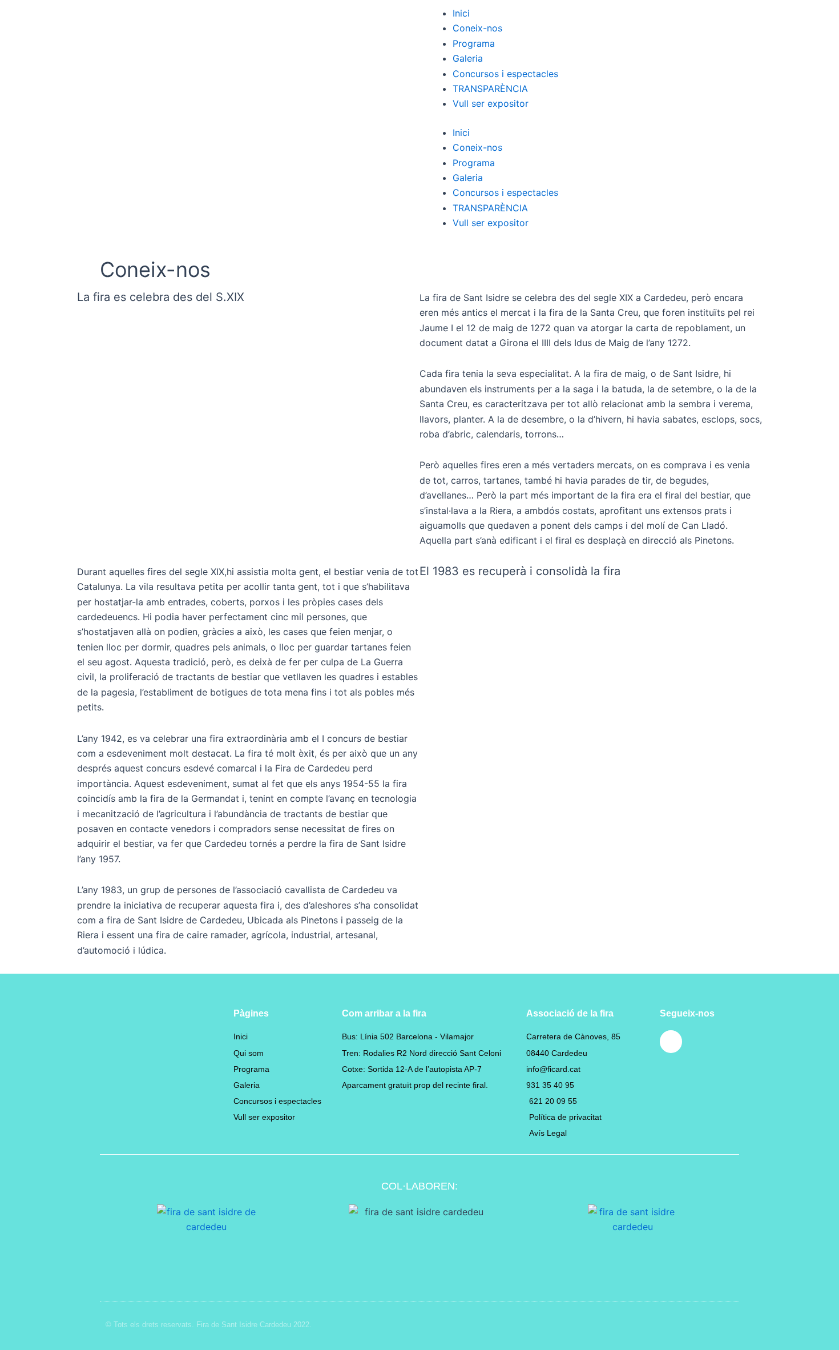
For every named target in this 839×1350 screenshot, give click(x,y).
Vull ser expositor (491, 103)
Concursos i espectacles (505, 73)
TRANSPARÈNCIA (490, 88)
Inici (461, 13)
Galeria (468, 58)
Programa (474, 43)
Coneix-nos (477, 28)
